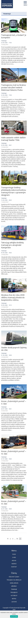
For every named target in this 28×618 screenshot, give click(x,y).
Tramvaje (4, 41)
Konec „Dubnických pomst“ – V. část (13, 402)
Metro (14, 598)
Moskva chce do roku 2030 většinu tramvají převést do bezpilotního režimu (13, 297)
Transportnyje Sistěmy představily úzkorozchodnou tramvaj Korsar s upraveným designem (13, 191)
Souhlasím (14, 616)
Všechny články (14, 577)
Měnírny (14, 586)
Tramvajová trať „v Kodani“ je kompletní (13, 36)
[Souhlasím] (26, 614)
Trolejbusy (14, 592)
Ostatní (14, 602)
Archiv (14, 560)
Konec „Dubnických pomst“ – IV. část (13, 452)
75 (17, 539)
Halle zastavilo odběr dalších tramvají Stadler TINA (13, 138)
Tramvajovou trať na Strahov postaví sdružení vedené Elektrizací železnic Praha (13, 87)
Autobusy (14, 595)
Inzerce (14, 564)
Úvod (14, 554)
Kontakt (14, 567)
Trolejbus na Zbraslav (14, 580)
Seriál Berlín (14, 583)
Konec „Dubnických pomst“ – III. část (13, 502)
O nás (14, 557)
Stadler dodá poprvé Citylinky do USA (14, 348)
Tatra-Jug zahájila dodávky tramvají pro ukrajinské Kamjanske (12, 245)
